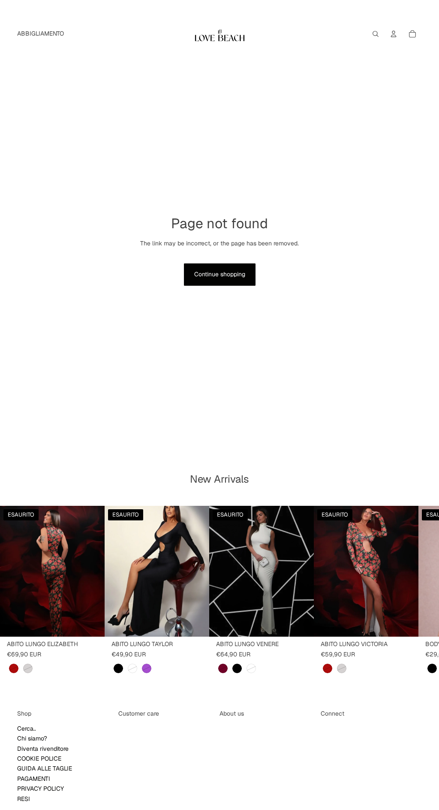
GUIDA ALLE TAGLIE (44, 769)
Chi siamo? (32, 739)
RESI (23, 799)
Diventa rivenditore (43, 749)
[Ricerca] (375, 33)
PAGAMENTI (33, 779)
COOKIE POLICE (39, 758)
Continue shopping (219, 274)
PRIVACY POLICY (40, 789)
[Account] (393, 33)
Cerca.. (26, 728)
